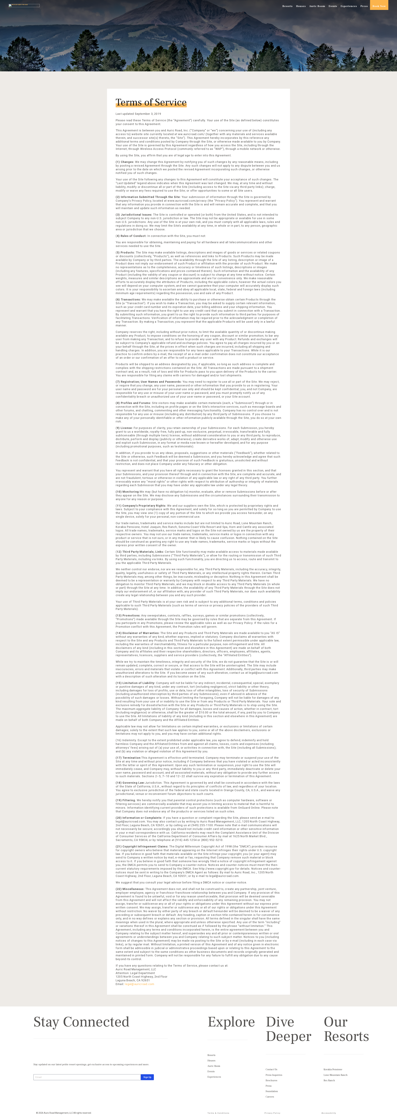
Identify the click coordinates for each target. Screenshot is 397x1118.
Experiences (349, 6)
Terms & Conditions (218, 1113)
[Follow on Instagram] (35, 1052)
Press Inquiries (274, 1075)
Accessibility (329, 1113)
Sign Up (147, 1077)
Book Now (379, 6)
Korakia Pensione (333, 1069)
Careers (270, 1096)
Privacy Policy (272, 1113)
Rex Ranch (329, 1080)
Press (364, 6)
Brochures (271, 1080)
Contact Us (271, 1069)
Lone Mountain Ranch (336, 1075)
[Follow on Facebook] (42, 1052)
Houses (301, 6)
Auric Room (317, 6)
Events (333, 6)
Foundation (272, 1091)
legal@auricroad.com (139, 984)
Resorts (287, 6)
